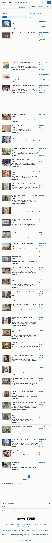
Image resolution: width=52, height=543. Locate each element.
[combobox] (9, 7)
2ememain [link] (41, 530)
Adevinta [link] (28, 530)
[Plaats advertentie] (49, 2)
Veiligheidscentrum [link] (27, 2)
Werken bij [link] (15, 530)
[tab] (30, 13)
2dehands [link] (34, 530)
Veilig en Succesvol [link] (26, 524)
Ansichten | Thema (21, 17)
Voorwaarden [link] (19, 2)
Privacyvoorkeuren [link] (35, 526)
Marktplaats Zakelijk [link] (15, 524)
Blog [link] (7, 524)
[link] (6, 2)
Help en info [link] (14, 2)
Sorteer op (39, 10)
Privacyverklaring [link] (17, 526)
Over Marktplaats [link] (7, 530)
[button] (44, 2)
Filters (5, 17)
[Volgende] (32, 476)
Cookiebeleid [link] (26, 526)
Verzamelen (11, 17)
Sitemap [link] (47, 530)
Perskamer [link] (21, 530)
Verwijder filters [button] (31, 17)
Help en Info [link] (35, 524)
